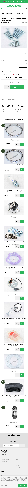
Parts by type (4, 461)
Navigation (6, 8)
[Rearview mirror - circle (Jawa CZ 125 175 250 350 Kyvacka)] (14, 310)
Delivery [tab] (18, 93)
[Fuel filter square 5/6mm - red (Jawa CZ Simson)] (14, 335)
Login (24, 1)
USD (19, 1)
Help (17, 459)
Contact (17, 465)
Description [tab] (4, 93)
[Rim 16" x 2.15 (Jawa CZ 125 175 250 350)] (14, 156)
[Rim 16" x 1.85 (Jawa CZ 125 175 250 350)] (14, 130)
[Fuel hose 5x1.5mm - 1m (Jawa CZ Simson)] (14, 258)
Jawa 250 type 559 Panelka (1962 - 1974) (14, 13)
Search (14, 8)
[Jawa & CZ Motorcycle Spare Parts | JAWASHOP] (14, 6)
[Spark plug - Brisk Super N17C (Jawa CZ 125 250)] (14, 181)
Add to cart (18, 87)
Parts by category (5, 459)
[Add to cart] (22, 144)
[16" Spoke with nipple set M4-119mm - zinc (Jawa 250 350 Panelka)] (14, 233)
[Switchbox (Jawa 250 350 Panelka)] (14, 207)
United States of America (10, 1)
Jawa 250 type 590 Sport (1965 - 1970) (11, 111)
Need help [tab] (12, 93)
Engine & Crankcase (23, 67)
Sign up (22, 445)
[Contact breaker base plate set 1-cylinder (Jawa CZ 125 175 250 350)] (14, 284)
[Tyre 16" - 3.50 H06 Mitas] (14, 412)
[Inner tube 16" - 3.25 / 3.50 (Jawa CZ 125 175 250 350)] (14, 387)
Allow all (23, 485)
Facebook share (18, 77)
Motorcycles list (6, 22)
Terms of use (18, 467)
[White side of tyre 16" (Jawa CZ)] (14, 361)
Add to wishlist (9, 77)
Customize (4, 485)
